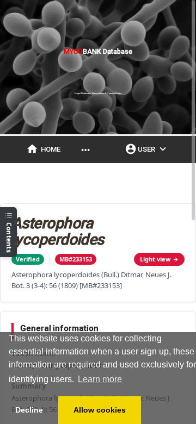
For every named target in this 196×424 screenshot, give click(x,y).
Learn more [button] (100, 379)
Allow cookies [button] (100, 410)
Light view (155, 259)
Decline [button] (29, 410)
